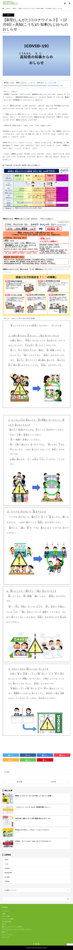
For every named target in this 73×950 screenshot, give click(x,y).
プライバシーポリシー (7, 934)
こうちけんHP (50, 82)
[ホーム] (3, 8)
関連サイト (5, 932)
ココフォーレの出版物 (7, 919)
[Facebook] (34, 944)
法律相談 (7, 881)
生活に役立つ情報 (6, 921)
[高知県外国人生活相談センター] (10, 3)
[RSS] (39, 944)
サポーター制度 (6, 916)
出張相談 (7, 868)
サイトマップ (5, 937)
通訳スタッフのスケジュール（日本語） (12, 926)
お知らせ (4, 924)
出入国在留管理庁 (25, 318)
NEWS (8, 15)
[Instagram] (36, 944)
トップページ (5, 911)
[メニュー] (69, 3)
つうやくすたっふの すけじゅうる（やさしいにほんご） (17, 929)
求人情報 (7, 877)
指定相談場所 (8, 872)
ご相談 (3, 913)
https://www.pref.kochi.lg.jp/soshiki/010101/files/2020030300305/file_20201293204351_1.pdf (33, 85)
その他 (6, 864)
